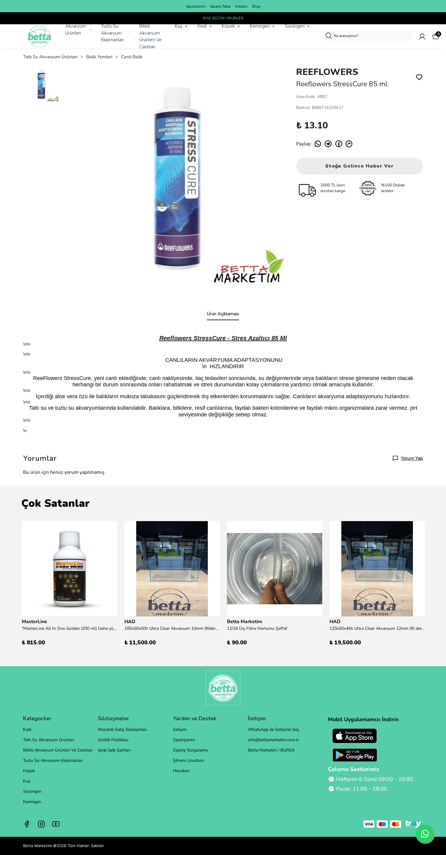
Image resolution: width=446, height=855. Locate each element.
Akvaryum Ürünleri (75, 29)
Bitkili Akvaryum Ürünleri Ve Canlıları (150, 36)
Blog (256, 6)
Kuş (178, 26)
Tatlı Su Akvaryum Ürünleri (50, 57)
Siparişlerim (195, 6)
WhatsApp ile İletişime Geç (273, 729)
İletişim (241, 6)
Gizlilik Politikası (113, 740)
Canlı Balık (132, 57)
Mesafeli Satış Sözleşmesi (122, 729)
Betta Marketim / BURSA (271, 750)
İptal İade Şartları (114, 750)
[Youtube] (55, 824)
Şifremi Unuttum (188, 760)
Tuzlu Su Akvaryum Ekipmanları (112, 33)
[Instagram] (41, 824)
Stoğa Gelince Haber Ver (359, 166)
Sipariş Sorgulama (190, 750)
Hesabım (181, 771)
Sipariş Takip (220, 6)
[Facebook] (26, 824)
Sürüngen (295, 26)
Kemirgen (260, 26)
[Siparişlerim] (422, 36)
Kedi (202, 26)
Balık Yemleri (99, 57)
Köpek (228, 26)
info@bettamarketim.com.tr (273, 740)
